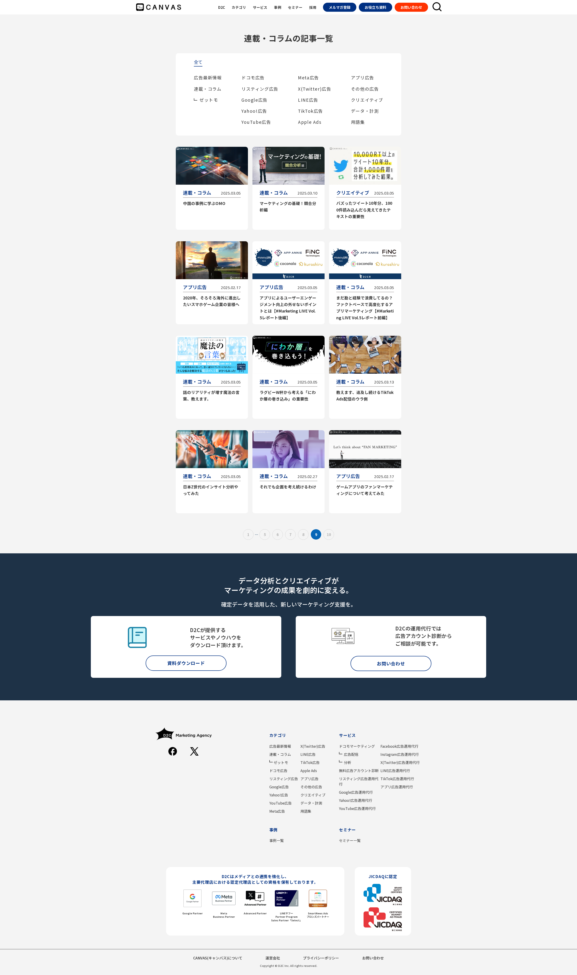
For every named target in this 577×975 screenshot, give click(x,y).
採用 (312, 7)
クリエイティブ (367, 100)
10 (329, 534)
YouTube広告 (256, 122)
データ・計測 (365, 111)
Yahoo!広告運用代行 (355, 800)
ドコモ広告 (253, 77)
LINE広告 (308, 100)
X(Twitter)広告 (314, 89)
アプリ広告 (362, 77)
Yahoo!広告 (254, 111)
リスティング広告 (259, 89)
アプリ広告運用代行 (396, 786)
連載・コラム (208, 89)
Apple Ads (309, 122)
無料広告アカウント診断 (359, 770)
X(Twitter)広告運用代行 (400, 762)
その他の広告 (365, 89)
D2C (221, 7)
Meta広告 (308, 77)
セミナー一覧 (350, 840)
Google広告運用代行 (356, 792)
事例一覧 (276, 840)
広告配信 (351, 754)
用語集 (358, 122)
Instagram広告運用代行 (399, 754)
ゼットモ (208, 100)
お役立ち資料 (375, 7)
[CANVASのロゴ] (158, 7)
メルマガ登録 (339, 7)
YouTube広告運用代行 (357, 808)
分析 (347, 762)
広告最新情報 (208, 77)
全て (198, 62)
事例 (277, 7)
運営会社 (273, 958)
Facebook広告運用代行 (399, 746)
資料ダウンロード (186, 663)
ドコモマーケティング (357, 746)
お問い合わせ (411, 7)
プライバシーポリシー (321, 958)
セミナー (295, 7)
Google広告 (254, 100)
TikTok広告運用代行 (397, 778)
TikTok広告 (310, 111)
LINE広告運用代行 (395, 770)
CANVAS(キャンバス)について (217, 958)
